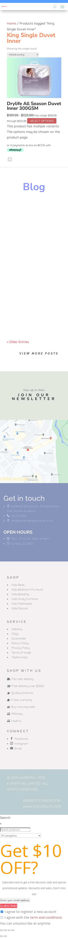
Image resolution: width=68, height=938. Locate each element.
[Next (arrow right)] (5, 936)
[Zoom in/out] (1, 930)
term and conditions (46, 917)
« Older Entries (18, 342)
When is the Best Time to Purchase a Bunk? (31, 301)
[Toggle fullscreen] (5, 930)
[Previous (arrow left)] (1, 936)
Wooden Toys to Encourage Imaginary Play (31, 212)
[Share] (9, 930)
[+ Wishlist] (10, 159)
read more (18, 237)
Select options (41, 121)
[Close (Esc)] (12, 930)
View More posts (38, 353)
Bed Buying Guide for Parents (31, 257)
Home (11, 23)
